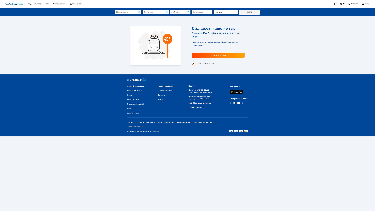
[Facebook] (231, 103)
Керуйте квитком (59, 4)
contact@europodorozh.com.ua (200, 103)
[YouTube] (238, 103)
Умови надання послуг (166, 122)
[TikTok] (242, 103)
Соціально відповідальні (146, 122)
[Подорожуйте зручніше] (335, 4)
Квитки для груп (133, 99)
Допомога (161, 95)
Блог (47, 4)
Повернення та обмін (165, 90)
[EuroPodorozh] (136, 79)
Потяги (129, 95)
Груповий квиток (76, 4)
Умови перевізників (184, 122)
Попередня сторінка (205, 63)
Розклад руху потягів (134, 90)
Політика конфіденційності (204, 122)
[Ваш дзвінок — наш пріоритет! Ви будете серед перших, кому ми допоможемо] (210, 96)
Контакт (161, 99)
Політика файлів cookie (136, 127)
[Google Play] (236, 92)
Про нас (131, 122)
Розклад (38, 4)
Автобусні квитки (133, 113)
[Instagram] (234, 103)
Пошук (29, 4)
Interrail (129, 108)
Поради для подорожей (135, 104)
